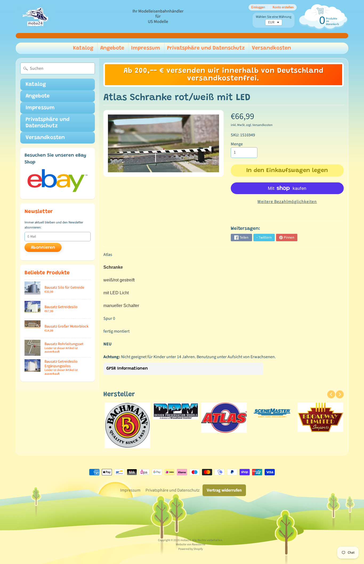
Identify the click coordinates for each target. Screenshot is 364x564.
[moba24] (36, 16)
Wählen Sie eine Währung (273, 17)
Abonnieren (43, 248)
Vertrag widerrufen (224, 490)
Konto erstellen (283, 7)
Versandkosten (271, 48)
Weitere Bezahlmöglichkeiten (287, 202)
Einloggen (258, 7)
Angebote (112, 48)
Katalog (83, 48)
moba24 (185, 540)
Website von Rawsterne (190, 544)
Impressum (145, 48)
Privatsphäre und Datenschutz (206, 48)
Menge (237, 144)
